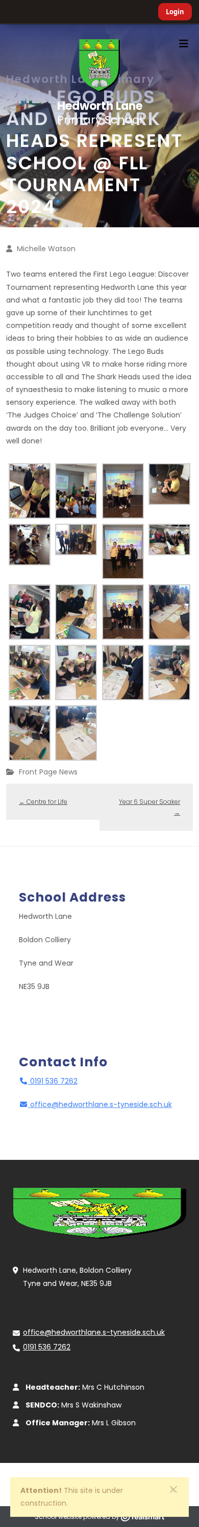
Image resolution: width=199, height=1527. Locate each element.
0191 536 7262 (53, 1081)
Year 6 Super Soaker (149, 807)
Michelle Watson (46, 249)
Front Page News (48, 772)
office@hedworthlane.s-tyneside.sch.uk (101, 1104)
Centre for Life (43, 801)
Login (175, 11)
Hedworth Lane (99, 112)
